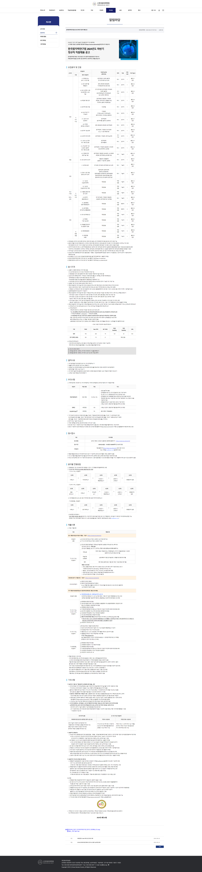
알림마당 (42, 33)
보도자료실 (43, 40)
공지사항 (42, 29)
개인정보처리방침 (66, 860)
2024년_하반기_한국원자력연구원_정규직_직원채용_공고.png (84, 829)
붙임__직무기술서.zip (74, 831)
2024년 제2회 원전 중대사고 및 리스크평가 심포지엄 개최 (88, 842)
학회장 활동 (43, 36)
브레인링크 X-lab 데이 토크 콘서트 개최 (85, 838)
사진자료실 (43, 44)
